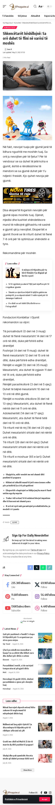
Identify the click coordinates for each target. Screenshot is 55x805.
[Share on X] (36, 567)
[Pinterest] (17, 596)
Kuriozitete (9, 27)
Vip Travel (6, 644)
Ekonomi (6, 660)
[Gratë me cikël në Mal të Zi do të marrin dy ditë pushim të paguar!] (45, 744)
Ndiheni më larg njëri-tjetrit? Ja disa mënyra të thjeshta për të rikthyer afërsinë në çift (17, 727)
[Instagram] (50, 792)
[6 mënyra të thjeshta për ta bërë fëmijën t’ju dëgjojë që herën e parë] (13, 272)
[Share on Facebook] (30, 567)
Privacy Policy (43, 553)
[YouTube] (45, 792)
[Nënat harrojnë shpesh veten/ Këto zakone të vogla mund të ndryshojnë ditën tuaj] (45, 710)
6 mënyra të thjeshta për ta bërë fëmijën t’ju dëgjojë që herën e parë (34, 273)
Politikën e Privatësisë (16, 799)
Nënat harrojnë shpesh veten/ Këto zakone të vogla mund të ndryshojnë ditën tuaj (19, 710)
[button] (44, 799)
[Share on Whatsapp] (43, 567)
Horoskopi (7, 689)
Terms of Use (36, 550)
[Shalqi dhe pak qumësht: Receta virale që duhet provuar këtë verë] (45, 758)
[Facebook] (17, 584)
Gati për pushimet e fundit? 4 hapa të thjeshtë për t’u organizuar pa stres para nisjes (19, 637)
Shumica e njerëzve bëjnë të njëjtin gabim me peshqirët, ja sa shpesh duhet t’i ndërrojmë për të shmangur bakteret (27, 295)
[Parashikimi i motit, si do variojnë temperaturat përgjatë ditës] (45, 669)
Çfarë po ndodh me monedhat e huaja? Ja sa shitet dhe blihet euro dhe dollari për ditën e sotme (18, 653)
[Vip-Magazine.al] (19, 6)
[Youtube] (17, 608)
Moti (4, 672)
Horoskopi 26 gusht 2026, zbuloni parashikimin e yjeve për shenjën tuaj (18, 682)
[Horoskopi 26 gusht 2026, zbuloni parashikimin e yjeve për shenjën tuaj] (45, 682)
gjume (14, 522)
